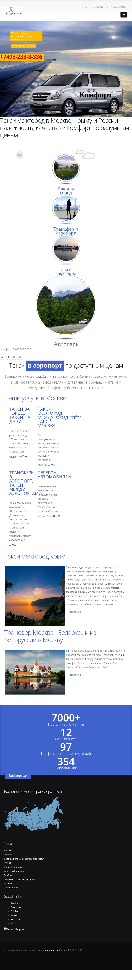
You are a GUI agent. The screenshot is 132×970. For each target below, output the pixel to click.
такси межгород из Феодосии (20, 879)
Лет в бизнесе (66, 739)
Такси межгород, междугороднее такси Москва (57, 417)
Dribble (15, 911)
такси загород (11, 887)
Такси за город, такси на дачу (19, 415)
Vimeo (14, 915)
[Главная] (13, 10)
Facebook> (8, 357)
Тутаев (7, 862)
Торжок (8, 854)
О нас (84, 6)
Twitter (2, 357)
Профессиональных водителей (66, 753)
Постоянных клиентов (66, 724)
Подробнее (74, 611)
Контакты (98, 6)
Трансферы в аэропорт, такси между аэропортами (25, 483)
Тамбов (8, 875)
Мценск (8, 883)
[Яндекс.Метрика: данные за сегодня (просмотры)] (14, 929)
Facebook (16, 907)
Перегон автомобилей (54, 475)
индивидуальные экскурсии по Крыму (24, 858)
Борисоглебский (13, 867)
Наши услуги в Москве (35, 397)
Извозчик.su (52, 950)
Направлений (66, 768)
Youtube (13, 357)
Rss (20, 357)
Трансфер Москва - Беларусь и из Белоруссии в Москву (50, 636)
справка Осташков (14, 871)
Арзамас (8, 850)
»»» (23, 455)
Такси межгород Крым (34, 556)
